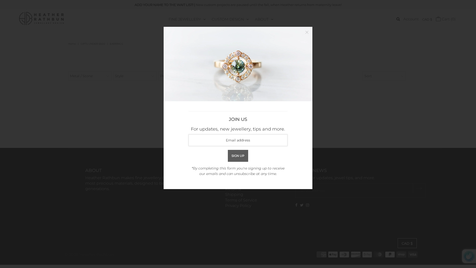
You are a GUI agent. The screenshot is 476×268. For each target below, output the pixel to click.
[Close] (306, 32)
